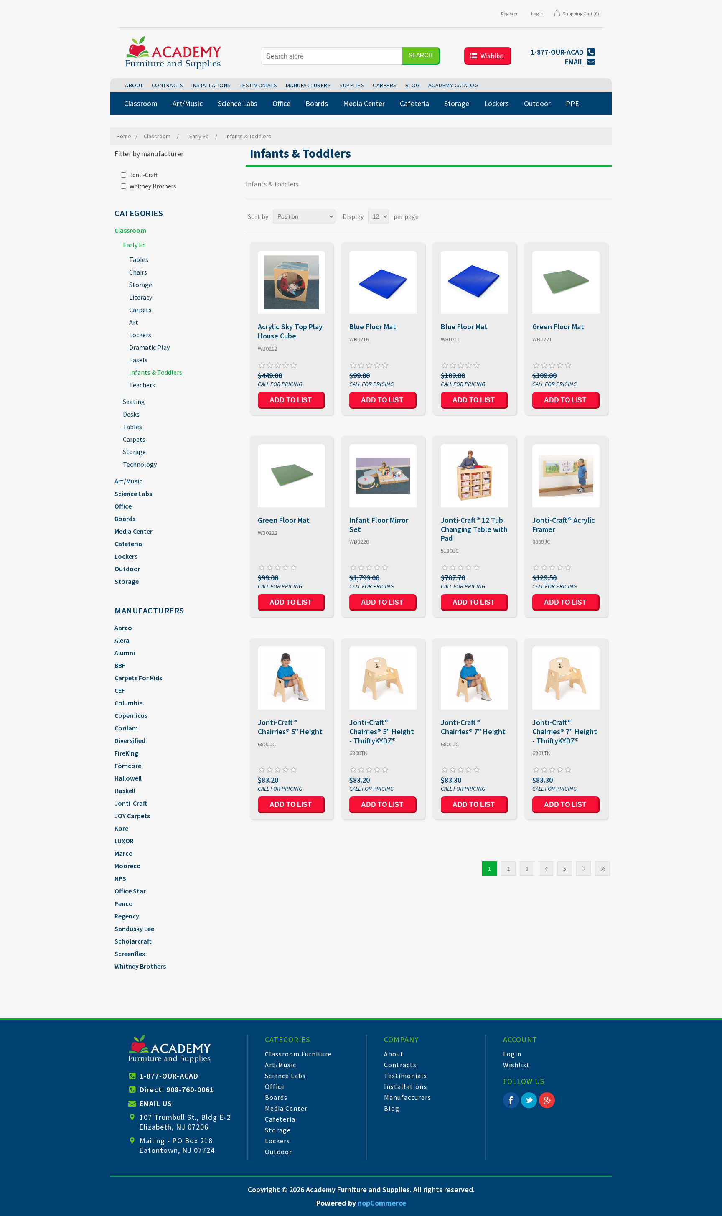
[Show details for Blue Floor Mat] (383, 282)
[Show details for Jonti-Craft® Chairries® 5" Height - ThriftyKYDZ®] (383, 678)
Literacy (140, 297)
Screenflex (129, 953)
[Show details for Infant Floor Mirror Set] (383, 475)
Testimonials (405, 1075)
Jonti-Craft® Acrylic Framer (563, 525)
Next (583, 868)
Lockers (140, 335)
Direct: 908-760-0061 (177, 1089)
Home (124, 136)
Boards (124, 518)
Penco (123, 903)
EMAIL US (156, 1103)
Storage (140, 284)
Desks (131, 414)
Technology (140, 464)
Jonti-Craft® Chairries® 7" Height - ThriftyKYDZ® (564, 731)
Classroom (130, 230)
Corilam (126, 728)
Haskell (124, 790)
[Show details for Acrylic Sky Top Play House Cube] (291, 282)
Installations (405, 1086)
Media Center (133, 531)
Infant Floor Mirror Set (378, 525)
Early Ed (134, 245)
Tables (138, 259)
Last (602, 868)
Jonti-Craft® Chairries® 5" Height (290, 727)
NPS (120, 878)
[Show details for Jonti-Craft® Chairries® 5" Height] (291, 678)
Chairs (138, 272)
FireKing (126, 753)
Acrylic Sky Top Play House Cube (290, 331)
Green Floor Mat (558, 326)
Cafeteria (128, 543)
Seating (134, 401)
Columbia (128, 703)
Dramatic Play (149, 347)
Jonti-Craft (144, 175)
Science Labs (133, 493)
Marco (123, 853)
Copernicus (130, 715)
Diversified (129, 740)
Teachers (142, 385)
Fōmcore (127, 765)
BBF (119, 665)
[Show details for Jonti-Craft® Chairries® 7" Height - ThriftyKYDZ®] (566, 678)
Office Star (130, 891)
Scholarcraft (132, 941)
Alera (122, 640)
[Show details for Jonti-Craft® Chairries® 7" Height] (474, 678)
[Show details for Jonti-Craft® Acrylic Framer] (566, 475)
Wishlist (516, 1065)
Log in (537, 13)
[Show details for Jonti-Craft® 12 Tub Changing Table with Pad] (474, 475)
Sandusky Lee (134, 928)
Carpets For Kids (138, 678)
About (394, 1054)
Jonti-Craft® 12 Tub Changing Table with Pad (474, 529)
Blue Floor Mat (372, 326)
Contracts (400, 1065)
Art (133, 322)
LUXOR (124, 841)
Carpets (140, 309)
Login (512, 1054)
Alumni (124, 653)
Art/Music (128, 481)
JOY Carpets (132, 816)
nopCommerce (382, 1203)
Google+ (547, 1100)
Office (123, 506)
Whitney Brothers (153, 186)
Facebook (511, 1100)
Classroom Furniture (298, 1054)
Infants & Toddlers (155, 372)
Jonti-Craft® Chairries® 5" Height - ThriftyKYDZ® (381, 731)
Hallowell (128, 778)
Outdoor (127, 569)
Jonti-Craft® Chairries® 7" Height (473, 727)
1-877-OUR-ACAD (169, 1076)
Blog (391, 1108)
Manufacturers (407, 1097)
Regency (126, 916)
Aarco (123, 627)
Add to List (290, 400)
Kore (121, 828)
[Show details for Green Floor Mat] (566, 282)
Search (420, 55)
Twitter (529, 1100)
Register (509, 13)
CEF (119, 690)
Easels (138, 360)
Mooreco (127, 866)
